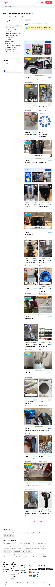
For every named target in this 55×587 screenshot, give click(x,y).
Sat (50, 2)
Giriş (41, 2)
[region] (38, 49)
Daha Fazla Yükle (38, 521)
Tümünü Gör (48, 42)
